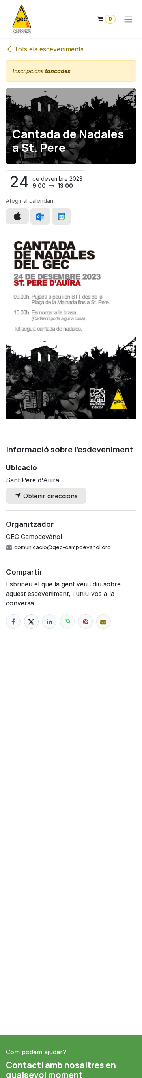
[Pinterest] (85, 621)
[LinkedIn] (49, 621)
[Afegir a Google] (61, 216)
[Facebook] (13, 621)
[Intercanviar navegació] (128, 19)
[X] (31, 621)
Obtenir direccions (49, 496)
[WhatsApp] (67, 621)
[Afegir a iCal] (17, 216)
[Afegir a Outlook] (40, 216)
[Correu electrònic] (103, 621)
